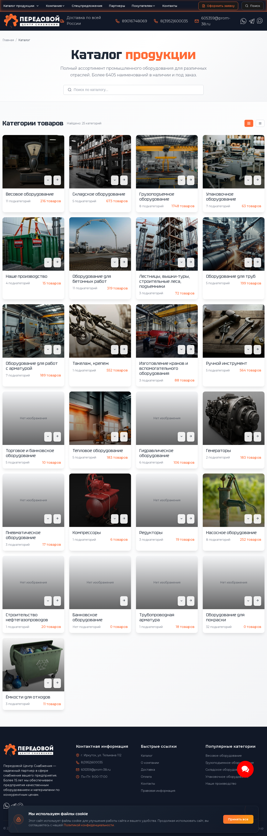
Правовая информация (158, 791)
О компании (150, 763)
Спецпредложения (87, 6)
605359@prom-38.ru (96, 770)
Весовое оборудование (223, 756)
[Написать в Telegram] (252, 21)
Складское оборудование (225, 770)
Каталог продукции (18, 6)
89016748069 (134, 21)
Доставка (148, 770)
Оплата (146, 777)
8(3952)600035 (174, 21)
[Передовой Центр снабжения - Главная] (31, 21)
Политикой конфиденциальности (89, 825)
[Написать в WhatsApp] (243, 21)
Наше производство (220, 783)
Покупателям (142, 6)
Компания (54, 6)
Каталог (146, 756)
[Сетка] (248, 123)
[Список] (260, 123)
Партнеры (117, 6)
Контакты (169, 6)
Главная (8, 40)
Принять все (238, 819)
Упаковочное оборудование (227, 777)
